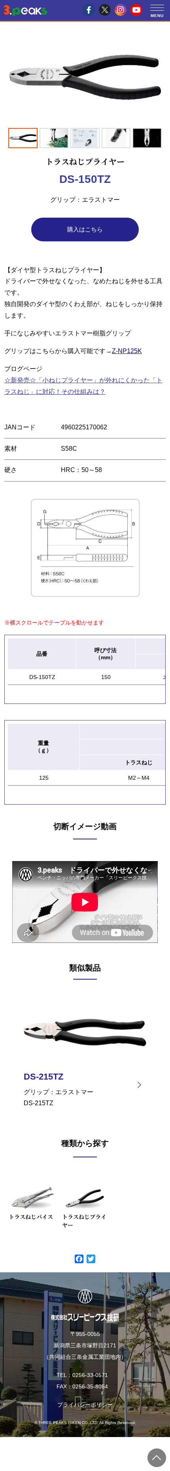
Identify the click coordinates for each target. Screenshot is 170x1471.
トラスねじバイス (31, 1217)
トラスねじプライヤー (84, 1221)
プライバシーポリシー (85, 1404)
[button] (157, 7)
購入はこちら (85, 229)
